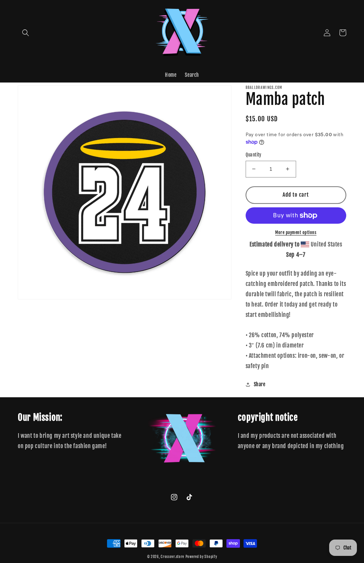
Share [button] (260, 384)
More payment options (295, 232)
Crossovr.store (172, 556)
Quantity (254, 155)
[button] (25, 33)
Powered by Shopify (201, 556)
